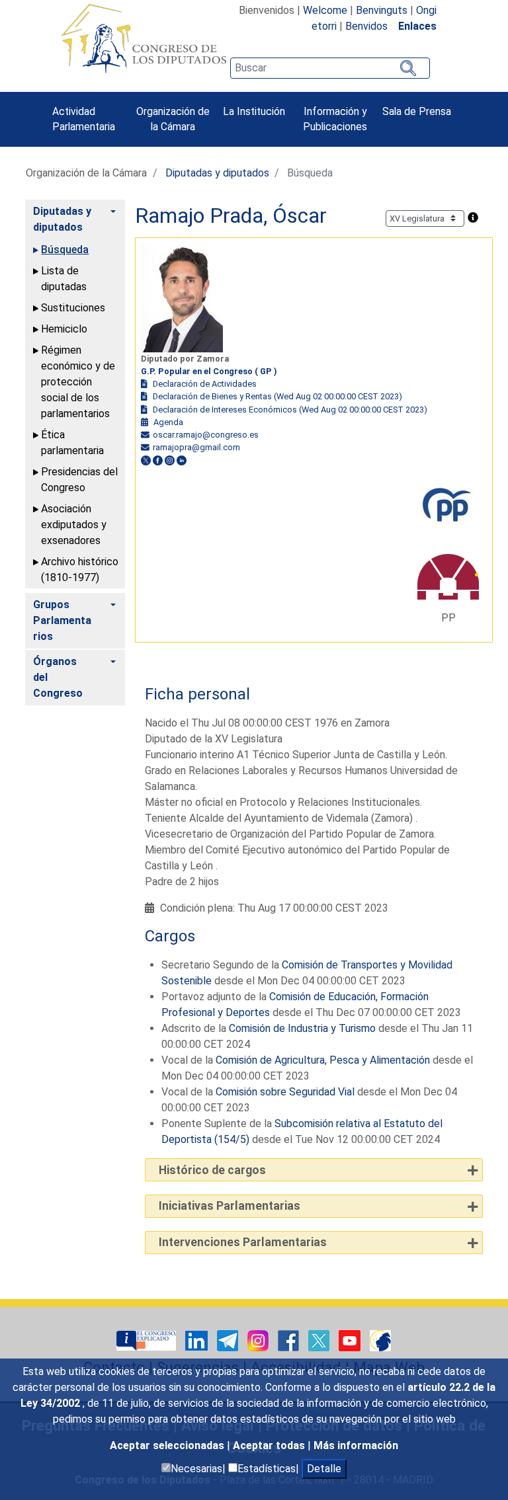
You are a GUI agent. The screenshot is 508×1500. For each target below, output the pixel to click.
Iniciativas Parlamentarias (229, 1205)
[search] (330, 68)
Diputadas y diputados (217, 173)
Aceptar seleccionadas (168, 1445)
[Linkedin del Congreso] (198, 1339)
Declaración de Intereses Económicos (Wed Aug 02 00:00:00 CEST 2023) (290, 409)
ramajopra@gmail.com (196, 447)
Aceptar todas (270, 1445)
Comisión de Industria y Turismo (302, 1028)
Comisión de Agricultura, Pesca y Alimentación (323, 1060)
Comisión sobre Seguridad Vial (285, 1092)
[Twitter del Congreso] (320, 1339)
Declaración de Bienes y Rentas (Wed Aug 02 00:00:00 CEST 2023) (277, 396)
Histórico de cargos (212, 1170)
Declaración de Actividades (205, 384)
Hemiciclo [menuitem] (64, 329)
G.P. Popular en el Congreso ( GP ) (209, 371)
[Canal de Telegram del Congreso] (229, 1339)
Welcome (325, 10)
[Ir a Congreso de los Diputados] (143, 38)
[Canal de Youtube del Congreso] (350, 1339)
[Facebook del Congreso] (290, 1339)
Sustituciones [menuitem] (73, 307)
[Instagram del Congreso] (259, 1339)
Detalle (324, 1468)
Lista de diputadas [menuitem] (64, 278)
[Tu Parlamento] (147, 1339)
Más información (356, 1445)
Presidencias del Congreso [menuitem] (79, 479)
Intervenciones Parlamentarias (243, 1242)
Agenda (168, 422)
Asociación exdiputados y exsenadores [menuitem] (73, 524)
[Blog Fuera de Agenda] (380, 1339)
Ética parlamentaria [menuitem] (72, 442)
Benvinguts (381, 10)
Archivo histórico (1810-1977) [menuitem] (79, 569)
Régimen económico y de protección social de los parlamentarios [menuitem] (78, 382)
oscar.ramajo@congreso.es (206, 435)
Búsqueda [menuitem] (65, 249)
